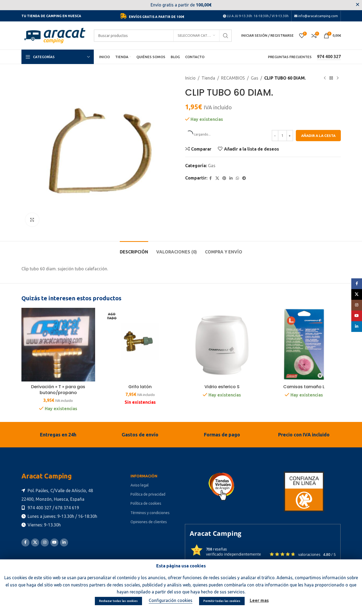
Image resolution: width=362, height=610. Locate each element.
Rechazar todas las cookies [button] (118, 600)
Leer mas (259, 600)
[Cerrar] (285, 251)
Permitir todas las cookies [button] (221, 600)
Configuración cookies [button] (170, 600)
